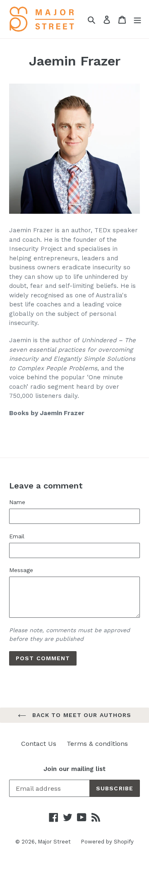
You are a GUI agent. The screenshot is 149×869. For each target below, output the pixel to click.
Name (17, 502)
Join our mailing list (74, 769)
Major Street (55, 842)
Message (21, 570)
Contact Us (38, 744)
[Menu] (137, 19)
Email (16, 536)
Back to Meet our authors (81, 715)
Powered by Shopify (107, 842)
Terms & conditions (97, 744)
